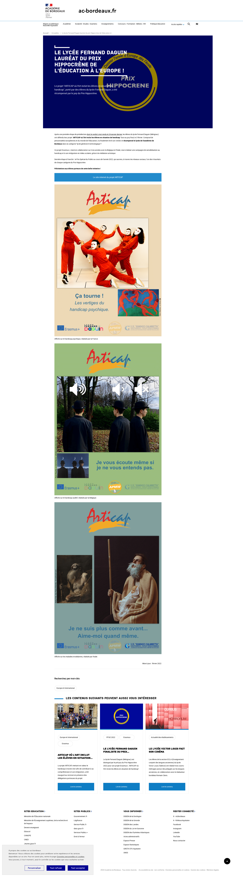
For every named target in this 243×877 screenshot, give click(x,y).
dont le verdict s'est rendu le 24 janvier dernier (104, 134)
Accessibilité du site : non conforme (151, 870)
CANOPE (27, 835)
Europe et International (66, 688)
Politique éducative (157, 24)
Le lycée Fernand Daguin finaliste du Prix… (120, 750)
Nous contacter (179, 840)
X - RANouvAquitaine (181, 820)
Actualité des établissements (162, 737)
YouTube (176, 836)
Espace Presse (129, 840)
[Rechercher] (189, 24)
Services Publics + (81, 832)
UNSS (126, 852)
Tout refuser (56, 868)
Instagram (177, 828)
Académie (67, 24)
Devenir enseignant (31, 827)
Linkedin (176, 832)
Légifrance (78, 820)
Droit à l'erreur (79, 836)
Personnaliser (34, 868)
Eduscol (27, 831)
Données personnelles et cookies (70, 856)
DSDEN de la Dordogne (132, 816)
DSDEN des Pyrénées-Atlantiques (136, 832)
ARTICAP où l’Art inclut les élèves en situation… (75, 756)
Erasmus (65, 743)
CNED (26, 839)
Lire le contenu (76, 786)
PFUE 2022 (110, 737)
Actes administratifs (131, 836)
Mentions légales (213, 870)
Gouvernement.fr (80, 816)
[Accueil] (55, 11)
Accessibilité (197, 24)
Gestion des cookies (198, 870)
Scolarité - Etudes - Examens (86, 24)
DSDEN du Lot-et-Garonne (134, 828)
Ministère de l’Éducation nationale (37, 816)
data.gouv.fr (79, 828)
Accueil (45, 33)
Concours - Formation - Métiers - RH (132, 24)
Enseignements (108, 24)
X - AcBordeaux (179, 816)
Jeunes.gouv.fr (30, 843)
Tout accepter (78, 868)
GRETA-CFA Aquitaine (132, 848)
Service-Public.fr (80, 824)
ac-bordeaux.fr (97, 11)
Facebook (177, 824)
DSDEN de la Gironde (132, 820)
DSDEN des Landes (131, 824)
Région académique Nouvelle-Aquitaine (50, 25)
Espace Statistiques (131, 844)
